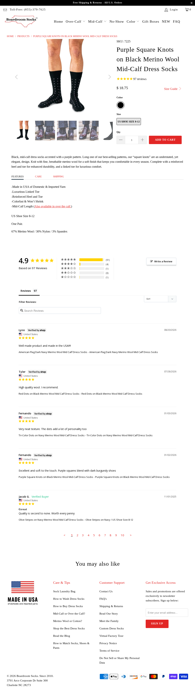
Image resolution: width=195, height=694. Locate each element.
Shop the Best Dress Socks (69, 628)
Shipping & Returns (111, 606)
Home (58, 21)
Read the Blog (61, 635)
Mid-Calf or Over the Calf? (69, 613)
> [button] (131, 535)
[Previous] (17, 77)
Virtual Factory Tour (111, 635)
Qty (119, 132)
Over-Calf (74, 21)
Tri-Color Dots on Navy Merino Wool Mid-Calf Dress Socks (52, 435)
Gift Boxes (150, 21)
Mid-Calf (96, 21)
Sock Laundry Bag (64, 591)
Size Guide (171, 88)
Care (38, 176)
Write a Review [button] (163, 261)
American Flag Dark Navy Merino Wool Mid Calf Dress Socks (53, 352)
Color (132, 21)
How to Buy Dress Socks (68, 606)
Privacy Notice (108, 643)
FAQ (176, 21)
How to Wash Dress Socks (68, 598)
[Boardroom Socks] (21, 21)
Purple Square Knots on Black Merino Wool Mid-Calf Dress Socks (56, 477)
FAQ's (103, 598)
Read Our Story (108, 613)
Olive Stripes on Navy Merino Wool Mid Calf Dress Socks (51, 519)
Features (17, 176)
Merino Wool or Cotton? (67, 621)
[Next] (109, 77)
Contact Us (106, 591)
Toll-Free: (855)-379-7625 (28, 9)
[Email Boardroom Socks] (5, 9)
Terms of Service (109, 650)
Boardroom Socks (27, 675)
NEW (166, 21)
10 (122, 535)
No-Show (116, 21)
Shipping (58, 176)
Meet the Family (109, 621)
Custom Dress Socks (111, 628)
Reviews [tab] (26, 291)
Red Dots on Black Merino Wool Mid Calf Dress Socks (49, 393)
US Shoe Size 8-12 (129, 121)
